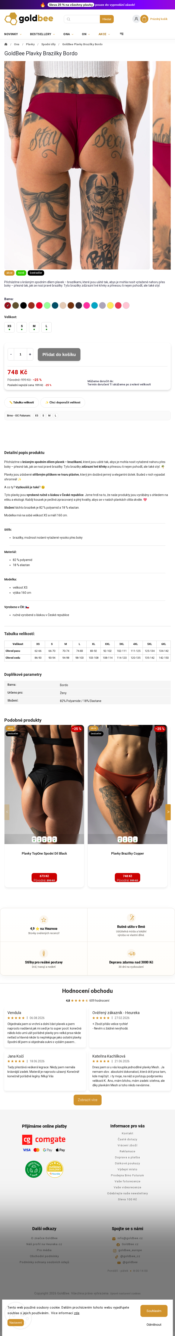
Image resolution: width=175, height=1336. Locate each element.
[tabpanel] (44, 806)
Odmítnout (154, 1325)
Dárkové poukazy (127, 1163)
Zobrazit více (87, 1100)
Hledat (106, 19)
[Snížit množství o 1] (11, 354)
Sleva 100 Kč (127, 1199)
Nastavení (15, 1322)
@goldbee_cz (130, 1256)
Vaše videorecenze (127, 1187)
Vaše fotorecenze (127, 1181)
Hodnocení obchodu (87, 991)
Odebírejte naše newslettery (127, 1193)
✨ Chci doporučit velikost (62, 402)
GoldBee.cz (130, 1244)
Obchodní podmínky (44, 1256)
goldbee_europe (130, 1250)
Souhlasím (154, 1311)
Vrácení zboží (127, 1145)
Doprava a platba (127, 1157)
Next (169, 812)
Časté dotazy (127, 1139)
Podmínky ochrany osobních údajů (44, 1262)
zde (77, 1313)
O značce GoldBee (44, 1238)
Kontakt (127, 1133)
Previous (8, 812)
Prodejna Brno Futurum (127, 1175)
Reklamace (127, 1151)
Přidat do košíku (59, 354)
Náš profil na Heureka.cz (44, 1244)
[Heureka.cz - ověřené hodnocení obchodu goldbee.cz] (53, 1167)
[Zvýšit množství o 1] (30, 354)
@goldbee (130, 1262)
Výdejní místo (127, 1169)
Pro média (44, 1250)
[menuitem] (15, 34)
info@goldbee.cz (130, 1238)
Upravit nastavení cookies (125, 1293)
